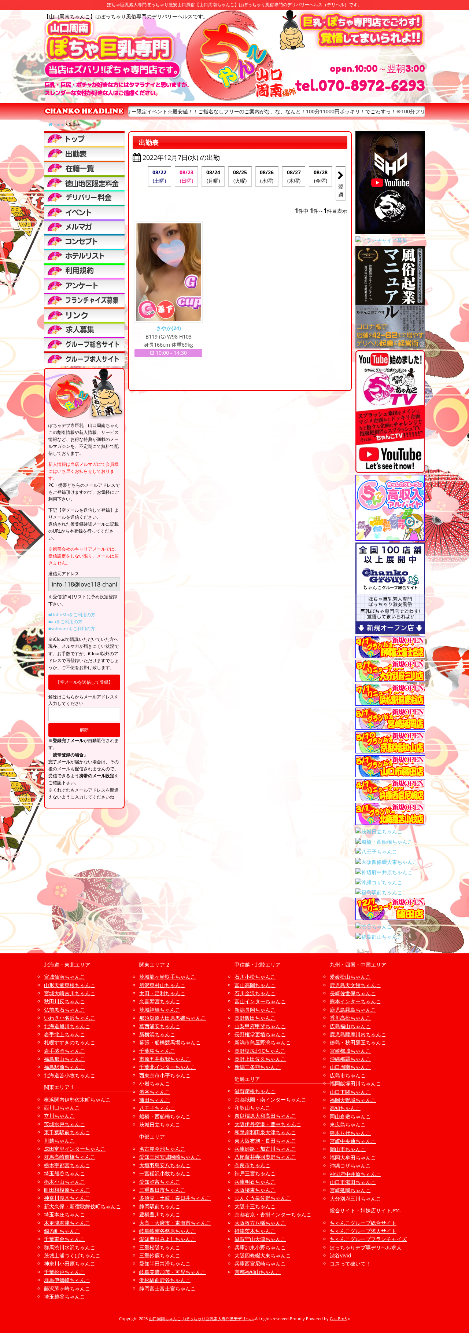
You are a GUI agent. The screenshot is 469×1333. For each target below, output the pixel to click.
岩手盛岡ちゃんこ (64, 1050)
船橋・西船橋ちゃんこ (165, 1116)
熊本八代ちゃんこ (350, 1132)
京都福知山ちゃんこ (257, 1271)
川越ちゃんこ (59, 1140)
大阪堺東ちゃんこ (255, 1189)
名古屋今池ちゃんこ (162, 1148)
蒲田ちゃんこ (154, 1099)
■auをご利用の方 (65, 621)
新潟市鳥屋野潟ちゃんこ (262, 1042)
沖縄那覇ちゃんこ (350, 1058)
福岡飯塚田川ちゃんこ (355, 1083)
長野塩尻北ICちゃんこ (259, 1050)
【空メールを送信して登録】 (84, 682)
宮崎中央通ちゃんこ (353, 1140)
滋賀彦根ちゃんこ (255, 1091)
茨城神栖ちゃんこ (159, 1009)
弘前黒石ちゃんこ (64, 1009)
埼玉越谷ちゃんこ (64, 1296)
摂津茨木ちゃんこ (255, 1230)
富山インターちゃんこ (260, 1001)
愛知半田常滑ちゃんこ (165, 1263)
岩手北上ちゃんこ (64, 1034)
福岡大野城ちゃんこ (353, 1099)
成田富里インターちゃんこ (75, 1148)
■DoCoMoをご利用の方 (71, 614)
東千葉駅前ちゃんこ (67, 1132)
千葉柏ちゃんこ (157, 1050)
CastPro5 (338, 1318)
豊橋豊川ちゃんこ (159, 1214)
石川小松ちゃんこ (255, 976)
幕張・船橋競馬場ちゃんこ (170, 1042)
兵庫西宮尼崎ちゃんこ (260, 1263)
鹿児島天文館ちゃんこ (355, 985)
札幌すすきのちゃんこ (69, 1042)
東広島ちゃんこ (348, 1124)
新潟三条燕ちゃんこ (257, 1066)
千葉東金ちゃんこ (64, 1238)
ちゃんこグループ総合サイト (363, 1222)
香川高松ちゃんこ (350, 1017)
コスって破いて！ (350, 1263)
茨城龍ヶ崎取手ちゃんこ (167, 976)
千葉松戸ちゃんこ (64, 1271)
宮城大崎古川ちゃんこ (69, 993)
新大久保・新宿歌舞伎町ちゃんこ (82, 1206)
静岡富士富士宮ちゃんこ (167, 1288)
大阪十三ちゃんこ (255, 1206)
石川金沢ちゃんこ (255, 993)
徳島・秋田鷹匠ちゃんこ (358, 1042)
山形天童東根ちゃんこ (69, 985)
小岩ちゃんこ (154, 1083)
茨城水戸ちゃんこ (64, 1124)
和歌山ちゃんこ (252, 1107)
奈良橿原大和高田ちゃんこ (265, 1115)
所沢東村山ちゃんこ (162, 985)
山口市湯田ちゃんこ (353, 1182)
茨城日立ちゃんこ (159, 1124)
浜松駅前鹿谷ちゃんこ (165, 1280)
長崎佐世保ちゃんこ (353, 993)
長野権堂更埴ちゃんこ (260, 1034)
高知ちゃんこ (345, 1107)
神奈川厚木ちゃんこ (67, 1197)
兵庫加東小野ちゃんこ (260, 1247)
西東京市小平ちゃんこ (165, 1075)
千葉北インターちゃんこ (167, 1066)
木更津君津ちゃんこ (67, 1222)
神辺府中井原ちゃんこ (355, 1174)
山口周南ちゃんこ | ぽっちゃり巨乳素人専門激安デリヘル (201, 1318)
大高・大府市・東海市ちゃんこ (175, 1222)
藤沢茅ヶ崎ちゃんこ (67, 1288)
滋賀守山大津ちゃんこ (260, 1238)
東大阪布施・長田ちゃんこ (265, 1140)
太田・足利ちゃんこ (162, 993)
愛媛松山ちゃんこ (350, 976)
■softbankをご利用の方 (71, 628)
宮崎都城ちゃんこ (350, 1050)
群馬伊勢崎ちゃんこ (67, 1280)
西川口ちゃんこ (62, 1107)
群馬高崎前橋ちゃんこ (69, 1156)
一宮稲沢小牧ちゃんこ (165, 1173)
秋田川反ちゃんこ (64, 1001)
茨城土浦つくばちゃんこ (72, 1255)
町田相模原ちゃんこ (67, 1189)
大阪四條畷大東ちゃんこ (262, 1255)
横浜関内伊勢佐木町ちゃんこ (77, 1099)
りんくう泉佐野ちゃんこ (262, 1197)
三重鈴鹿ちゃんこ (159, 1255)
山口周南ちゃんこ (350, 1066)
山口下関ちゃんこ (350, 1091)
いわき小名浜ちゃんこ (69, 1017)
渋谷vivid (340, 1255)
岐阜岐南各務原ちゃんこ (167, 1230)
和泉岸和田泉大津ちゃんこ (265, 1132)
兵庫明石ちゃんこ (255, 1181)
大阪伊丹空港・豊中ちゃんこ (267, 1124)
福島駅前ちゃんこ (64, 1066)
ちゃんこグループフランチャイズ (368, 1238)
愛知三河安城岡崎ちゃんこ (170, 1156)
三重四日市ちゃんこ (162, 1189)
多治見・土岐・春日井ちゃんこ (175, 1197)
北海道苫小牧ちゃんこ (69, 1075)
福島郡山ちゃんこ (64, 1058)
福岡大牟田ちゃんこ (353, 1157)
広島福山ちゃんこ (350, 1026)
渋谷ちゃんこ (154, 1091)
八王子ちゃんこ (157, 1107)
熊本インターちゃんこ (355, 1001)
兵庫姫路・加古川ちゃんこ (265, 1148)
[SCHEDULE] (84, 153)
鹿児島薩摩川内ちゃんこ (358, 1034)
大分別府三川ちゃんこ (355, 1198)
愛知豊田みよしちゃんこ (167, 1238)
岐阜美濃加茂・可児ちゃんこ (172, 1271)
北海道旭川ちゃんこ (67, 1026)
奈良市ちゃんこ (252, 1165)
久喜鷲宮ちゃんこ (159, 1001)
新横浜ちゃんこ (157, 1034)
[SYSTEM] (84, 182)
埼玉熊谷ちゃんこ (64, 1173)
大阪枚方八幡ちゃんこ (260, 1222)
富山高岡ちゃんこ (255, 985)
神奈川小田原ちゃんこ (69, 1263)
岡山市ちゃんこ (348, 1149)
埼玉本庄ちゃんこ (64, 1214)
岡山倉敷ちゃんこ (350, 1116)
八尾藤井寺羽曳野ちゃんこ (265, 1156)
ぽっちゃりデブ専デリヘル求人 (366, 1247)
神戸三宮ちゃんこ (255, 1173)
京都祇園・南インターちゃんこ (270, 1099)
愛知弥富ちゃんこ (159, 1181)
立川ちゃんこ (59, 1115)
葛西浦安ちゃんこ (159, 1026)
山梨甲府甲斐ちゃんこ (260, 1026)
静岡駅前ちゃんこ (159, 1206)
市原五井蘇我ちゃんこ (165, 1058)
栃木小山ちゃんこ (64, 1181)
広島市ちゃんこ (348, 1075)
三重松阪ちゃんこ (159, 1247)
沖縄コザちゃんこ (350, 1165)
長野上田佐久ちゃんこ (260, 1058)
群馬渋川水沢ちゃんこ (69, 1247)
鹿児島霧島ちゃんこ (353, 1009)
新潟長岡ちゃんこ (255, 1009)
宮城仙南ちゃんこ (64, 976)
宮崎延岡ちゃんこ (350, 1190)
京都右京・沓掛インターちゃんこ (272, 1214)
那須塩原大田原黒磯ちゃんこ (172, 1017)
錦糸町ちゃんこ (62, 1230)
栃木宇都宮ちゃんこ (67, 1165)
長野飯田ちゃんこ (255, 1017)
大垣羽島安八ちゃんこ (165, 1165)
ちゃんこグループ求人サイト (363, 1230)
